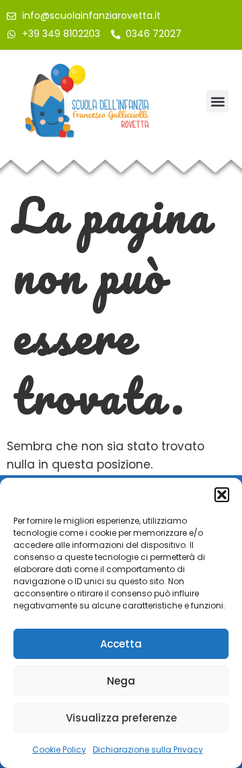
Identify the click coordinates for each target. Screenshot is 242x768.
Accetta (121, 644)
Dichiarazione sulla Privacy (148, 749)
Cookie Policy (59, 749)
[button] (222, 494)
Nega (121, 681)
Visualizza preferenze (121, 718)
